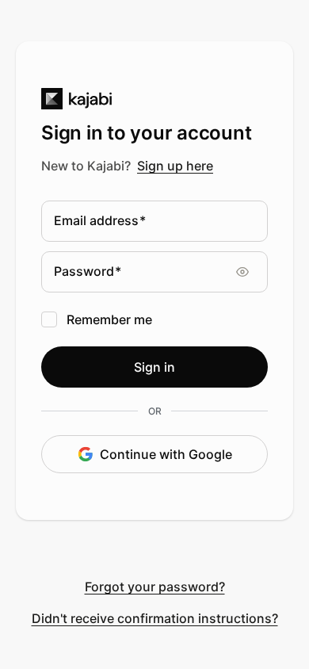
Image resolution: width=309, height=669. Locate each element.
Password (87, 272)
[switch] (250, 271)
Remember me (109, 319)
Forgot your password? (155, 586)
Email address (100, 221)
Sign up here (175, 166)
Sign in (154, 367)
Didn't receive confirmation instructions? (155, 618)
